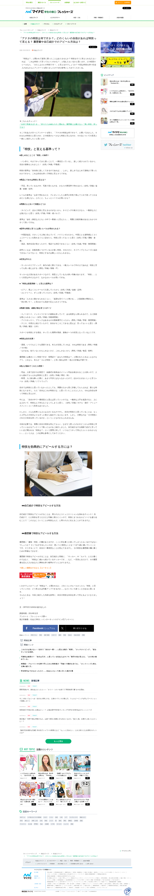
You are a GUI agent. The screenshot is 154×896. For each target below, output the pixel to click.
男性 (65, 820)
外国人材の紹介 (123, 885)
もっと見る (58, 741)
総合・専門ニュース (64, 878)
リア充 (52, 824)
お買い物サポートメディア (66, 881)
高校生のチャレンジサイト (77, 878)
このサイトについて (42, 863)
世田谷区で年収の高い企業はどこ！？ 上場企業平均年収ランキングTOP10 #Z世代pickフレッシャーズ (56, 710)
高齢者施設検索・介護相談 (115, 881)
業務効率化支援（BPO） (61, 887)
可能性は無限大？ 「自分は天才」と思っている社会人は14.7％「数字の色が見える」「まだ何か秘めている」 (59, 658)
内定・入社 (63, 861)
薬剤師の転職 (50, 885)
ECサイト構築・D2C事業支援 (93, 879)
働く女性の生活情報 (113, 878)
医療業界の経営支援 (113, 885)
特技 (40, 635)
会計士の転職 (108, 883)
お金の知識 (86, 861)
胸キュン (27, 820)
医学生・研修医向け (77, 872)
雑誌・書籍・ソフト (125, 878)
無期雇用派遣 (96, 885)
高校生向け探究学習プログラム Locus (66, 876)
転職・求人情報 (88, 872)
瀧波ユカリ (83, 817)
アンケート (23, 824)
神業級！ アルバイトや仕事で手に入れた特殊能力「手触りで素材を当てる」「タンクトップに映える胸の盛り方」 (59, 665)
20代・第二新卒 (70, 883)
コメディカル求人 (68, 885)
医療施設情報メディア (52, 881)
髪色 (60, 820)
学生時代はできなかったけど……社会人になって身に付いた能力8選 (47, 671)
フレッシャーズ (54, 2)
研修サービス (50, 887)
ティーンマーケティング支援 (92, 878)
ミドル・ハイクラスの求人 (106, 872)
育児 (21, 820)
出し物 (30, 824)
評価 (83, 635)
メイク (51, 820)
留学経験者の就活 (58, 872)
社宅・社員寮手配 (91, 887)
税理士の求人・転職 (117, 883)
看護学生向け (68, 872)
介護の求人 (103, 885)
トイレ (51, 817)
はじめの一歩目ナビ (80, 2)
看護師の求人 (58, 885)
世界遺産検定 (60, 879)
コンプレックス (73, 817)
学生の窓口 (29, 2)
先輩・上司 (35, 820)
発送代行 (71, 887)
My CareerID (116, 879)
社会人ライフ (35, 24)
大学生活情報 (104, 878)
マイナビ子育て (80, 879)
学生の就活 (49, 872)
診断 (25, 24)
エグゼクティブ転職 (97, 883)
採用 (78, 891)
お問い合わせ (90, 863)
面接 (81, 820)
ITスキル (46, 24)
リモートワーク (71, 24)
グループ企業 (84, 891)
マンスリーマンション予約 (80, 881)
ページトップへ (126, 851)
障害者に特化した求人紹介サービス (68, 874)
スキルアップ (58, 24)
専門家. (36, 824)
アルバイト (117, 872)
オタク (45, 817)
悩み (41, 824)
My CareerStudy (106, 879)
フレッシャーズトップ (26, 30)
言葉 (64, 635)
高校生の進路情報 (51, 876)
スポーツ (54, 635)
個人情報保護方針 (93, 891)
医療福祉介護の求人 (102, 874)
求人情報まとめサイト (52, 878)
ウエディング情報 (51, 879)
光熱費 (46, 824)
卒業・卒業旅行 (74, 861)
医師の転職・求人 (78, 885)
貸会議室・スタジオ (79, 887)
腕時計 (70, 820)
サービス (59, 824)
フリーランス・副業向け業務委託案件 (86, 874)
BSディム (22, 817)
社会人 (70, 635)
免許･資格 (46, 635)
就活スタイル (42, 2)
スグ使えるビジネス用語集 (34, 817)
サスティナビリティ (71, 891)
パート (123, 872)
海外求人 (96, 872)
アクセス (63, 891)
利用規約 (52, 863)
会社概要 (57, 891)
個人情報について (62, 863)
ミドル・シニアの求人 (52, 874)
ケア (66, 817)
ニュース (66, 824)
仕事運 (76, 820)
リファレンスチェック (102, 887)
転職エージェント (87, 883)
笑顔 (56, 817)
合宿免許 (67, 2)
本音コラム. (34, 635)
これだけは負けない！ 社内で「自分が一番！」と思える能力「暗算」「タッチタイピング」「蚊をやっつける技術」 (59, 651)
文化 (41, 820)
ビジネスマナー (51, 861)
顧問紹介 (126, 883)
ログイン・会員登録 (124, 2)
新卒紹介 (78, 883)
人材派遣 (49, 883)
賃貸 (72, 824)
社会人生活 (77, 635)
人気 (61, 817)
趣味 (60, 635)
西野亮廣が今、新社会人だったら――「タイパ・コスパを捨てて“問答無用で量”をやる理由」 (52, 689)
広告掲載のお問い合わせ (77, 863)
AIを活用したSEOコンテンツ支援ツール (97, 881)
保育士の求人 (88, 885)
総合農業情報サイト (70, 879)
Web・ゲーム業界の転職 (59, 883)
